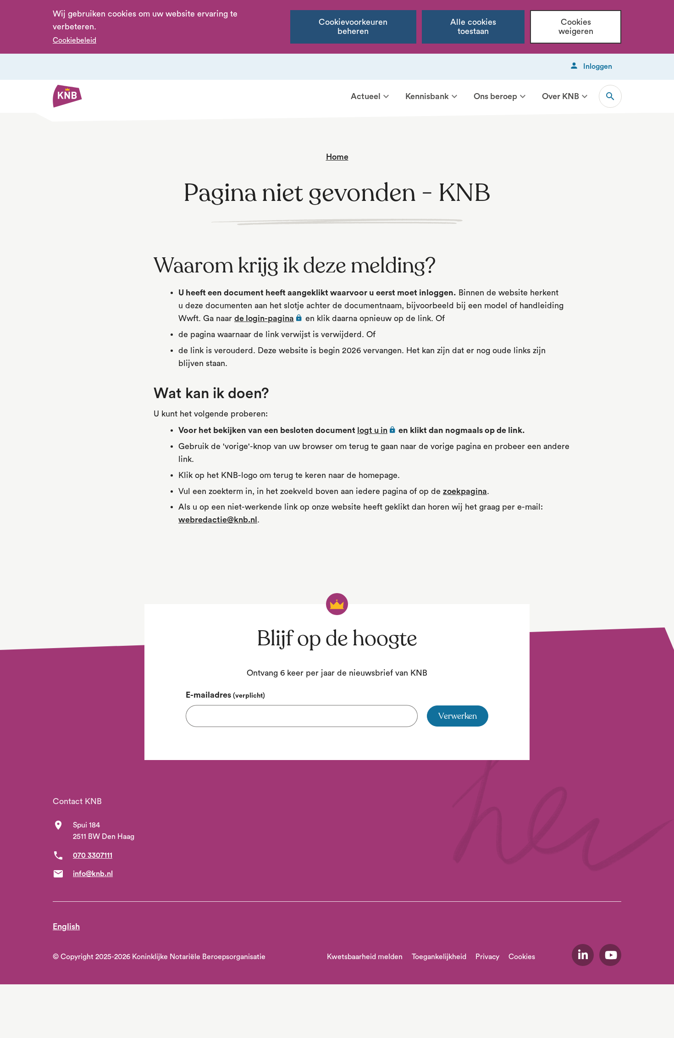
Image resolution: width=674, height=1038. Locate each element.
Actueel (366, 96)
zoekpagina (465, 491)
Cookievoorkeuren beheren (353, 27)
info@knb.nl (93, 873)
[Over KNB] (584, 96)
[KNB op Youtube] (610, 955)
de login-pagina (268, 318)
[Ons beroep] (522, 96)
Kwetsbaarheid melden (365, 956)
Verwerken (457, 716)
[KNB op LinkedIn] (583, 955)
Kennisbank (427, 96)
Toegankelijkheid (439, 956)
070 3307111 (92, 855)
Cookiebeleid (74, 40)
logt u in (377, 430)
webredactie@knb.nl (217, 520)
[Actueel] (386, 96)
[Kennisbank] (454, 96)
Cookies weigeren (575, 27)
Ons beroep (495, 96)
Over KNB (560, 96)
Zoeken (610, 96)
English (66, 926)
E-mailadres (225, 695)
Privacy (487, 956)
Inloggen (597, 66)
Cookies (521, 956)
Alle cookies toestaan (473, 27)
